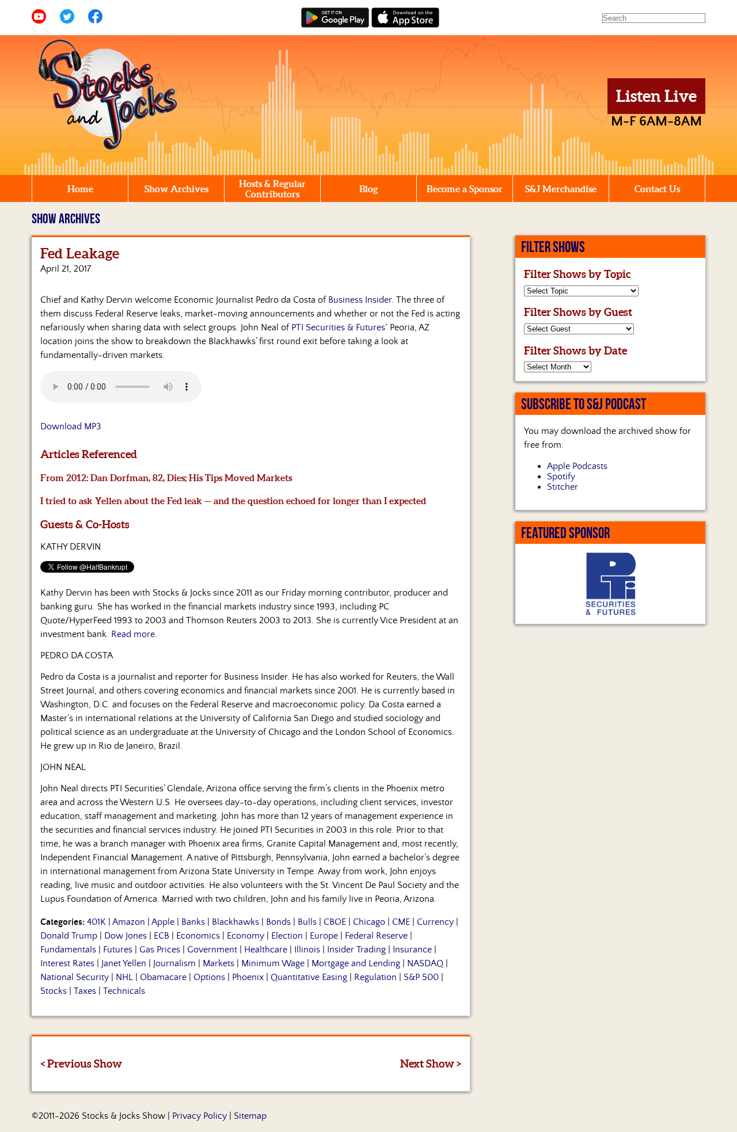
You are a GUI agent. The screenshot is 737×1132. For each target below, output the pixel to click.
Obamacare (163, 977)
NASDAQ (425, 963)
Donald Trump (68, 936)
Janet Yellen (123, 963)
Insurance (412, 949)
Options (209, 977)
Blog (368, 189)
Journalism (174, 963)
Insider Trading (356, 949)
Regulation (375, 977)
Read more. (134, 634)
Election (287, 936)
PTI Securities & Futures (338, 327)
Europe (324, 936)
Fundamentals (68, 949)
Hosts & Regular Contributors (272, 188)
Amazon (128, 922)
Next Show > (430, 1063)
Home (80, 189)
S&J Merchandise (561, 189)
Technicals (124, 991)
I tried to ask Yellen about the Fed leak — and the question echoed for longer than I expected (233, 501)
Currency (435, 922)
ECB (161, 936)
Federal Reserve (376, 936)
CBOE (335, 922)
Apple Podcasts (577, 466)
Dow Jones (125, 936)
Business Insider (360, 300)
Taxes (85, 991)
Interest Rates (67, 963)
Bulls (307, 922)
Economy (245, 936)
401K (96, 922)
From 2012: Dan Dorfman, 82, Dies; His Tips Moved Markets (166, 477)
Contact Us (657, 189)
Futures (117, 949)
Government (212, 949)
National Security (74, 977)
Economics (198, 936)
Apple (162, 922)
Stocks (53, 991)
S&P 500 (421, 977)
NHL (124, 977)
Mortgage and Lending (355, 963)
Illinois (307, 949)
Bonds (278, 922)
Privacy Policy (199, 1116)
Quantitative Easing (309, 977)
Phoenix (248, 977)
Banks (193, 922)
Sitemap (250, 1116)
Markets (218, 963)
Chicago (369, 922)
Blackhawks (235, 922)
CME (401, 922)
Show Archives (176, 189)
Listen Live (656, 96)
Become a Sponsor (465, 189)
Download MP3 (70, 426)
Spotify (561, 476)
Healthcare (265, 949)
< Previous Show (81, 1063)
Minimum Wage (273, 963)
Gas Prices (159, 949)
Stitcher (562, 487)
